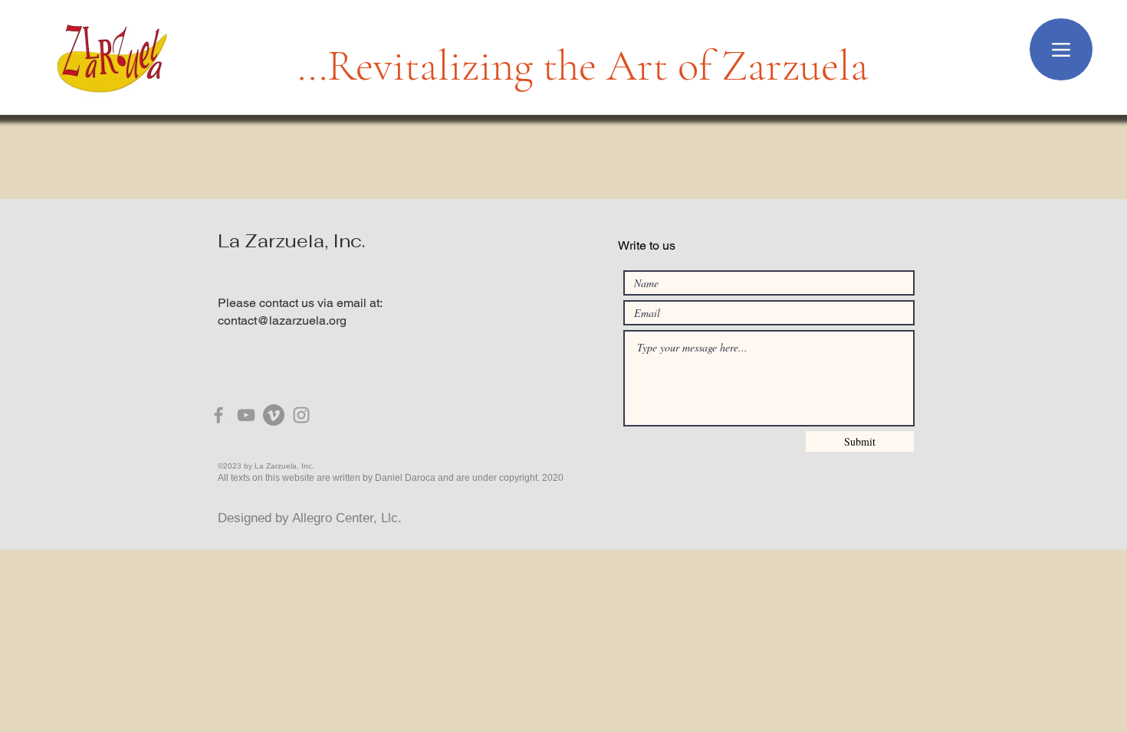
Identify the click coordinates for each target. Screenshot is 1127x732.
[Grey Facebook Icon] (218, 415)
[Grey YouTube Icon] (246, 415)
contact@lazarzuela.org (282, 320)
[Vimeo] (273, 415)
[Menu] (1061, 49)
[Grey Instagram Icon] (301, 415)
